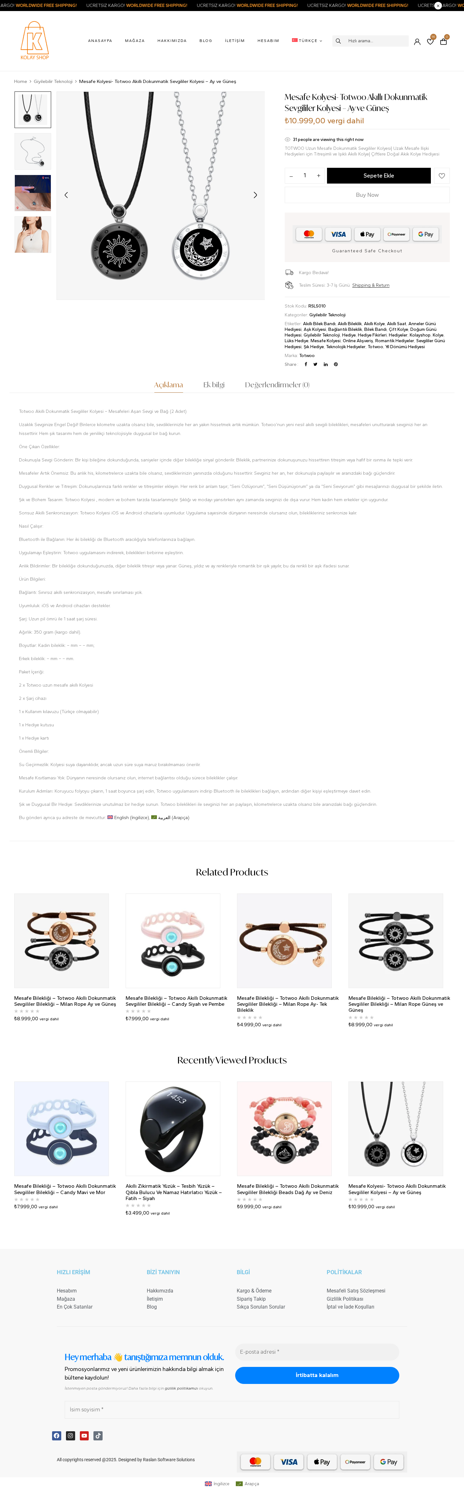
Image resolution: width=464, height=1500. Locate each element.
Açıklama (168, 384)
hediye (349, 335)
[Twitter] (315, 364)
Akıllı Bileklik (350, 323)
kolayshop (420, 335)
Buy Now (367, 194)
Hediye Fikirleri (372, 335)
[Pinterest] (336, 364)
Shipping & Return (371, 285)
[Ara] (338, 41)
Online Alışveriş (358, 340)
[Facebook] (306, 364)
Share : (291, 364)
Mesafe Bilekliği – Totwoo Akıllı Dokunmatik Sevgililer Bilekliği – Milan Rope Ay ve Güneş (65, 1001)
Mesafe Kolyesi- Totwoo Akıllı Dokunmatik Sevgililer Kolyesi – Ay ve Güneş (397, 1189)
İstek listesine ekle (442, 176)
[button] (443, 41)
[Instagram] (70, 1435)
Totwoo (307, 355)
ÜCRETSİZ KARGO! (82, 5)
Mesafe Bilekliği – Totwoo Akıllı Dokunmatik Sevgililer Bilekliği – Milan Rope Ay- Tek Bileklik (288, 1004)
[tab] (168, 386)
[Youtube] (84, 1435)
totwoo (375, 346)
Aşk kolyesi (315, 329)
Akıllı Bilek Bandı (319, 323)
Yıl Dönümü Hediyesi (405, 346)
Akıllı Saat (396, 323)
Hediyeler (398, 335)
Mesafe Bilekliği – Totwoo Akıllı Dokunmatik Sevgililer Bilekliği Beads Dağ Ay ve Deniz (288, 1189)
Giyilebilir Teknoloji (53, 81)
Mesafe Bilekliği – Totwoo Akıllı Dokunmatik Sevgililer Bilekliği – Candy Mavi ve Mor (65, 1189)
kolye (438, 335)
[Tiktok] (98, 1435)
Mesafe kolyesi (326, 340)
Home (20, 81)
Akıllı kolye (374, 323)
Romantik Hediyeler (394, 340)
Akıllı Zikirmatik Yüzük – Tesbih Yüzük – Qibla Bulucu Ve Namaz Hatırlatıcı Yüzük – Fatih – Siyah (174, 1192)
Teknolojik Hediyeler (346, 346)
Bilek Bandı (375, 329)
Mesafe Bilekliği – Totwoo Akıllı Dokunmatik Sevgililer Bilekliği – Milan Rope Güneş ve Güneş (399, 1004)
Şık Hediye (314, 346)
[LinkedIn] (326, 364)
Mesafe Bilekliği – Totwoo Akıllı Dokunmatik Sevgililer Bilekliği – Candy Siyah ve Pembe (176, 1001)
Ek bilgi (214, 384)
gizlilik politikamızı (181, 1388)
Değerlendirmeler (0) (277, 384)
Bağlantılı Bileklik (345, 329)
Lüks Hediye (296, 340)
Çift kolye (398, 329)
